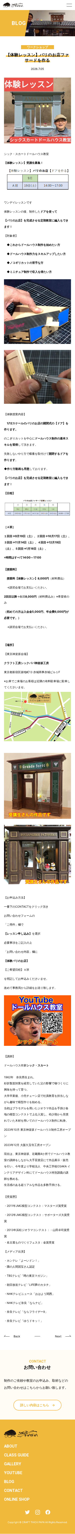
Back (17, 1336)
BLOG (9, 1481)
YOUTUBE (13, 1472)
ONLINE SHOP (17, 1499)
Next (58, 1336)
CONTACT (13, 1490)
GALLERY (12, 1463)
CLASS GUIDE (16, 1455)
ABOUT (10, 1446)
